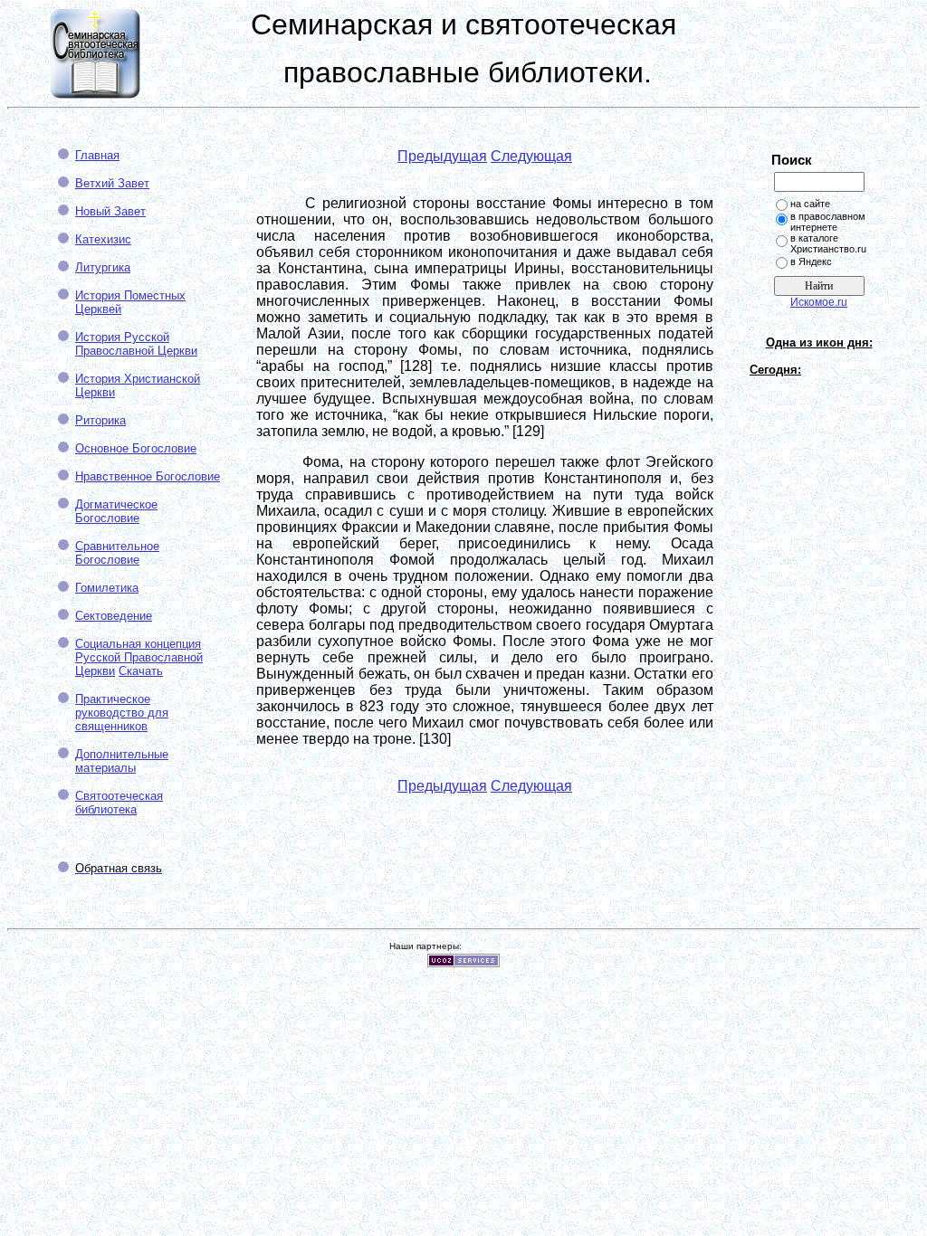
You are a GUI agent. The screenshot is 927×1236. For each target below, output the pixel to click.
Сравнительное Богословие (117, 552)
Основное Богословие (135, 448)
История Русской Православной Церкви (136, 343)
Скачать (141, 671)
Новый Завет (110, 211)
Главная (97, 155)
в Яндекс (811, 261)
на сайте (810, 203)
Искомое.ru (818, 302)
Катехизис (103, 239)
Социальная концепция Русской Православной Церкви (139, 657)
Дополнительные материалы (121, 761)
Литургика (102, 267)
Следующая (531, 156)
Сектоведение (113, 616)
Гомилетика (107, 587)
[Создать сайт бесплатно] (463, 962)
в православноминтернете (827, 222)
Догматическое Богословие (116, 511)
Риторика (100, 420)
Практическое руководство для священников (121, 712)
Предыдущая (442, 156)
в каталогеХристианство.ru (828, 243)
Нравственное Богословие (147, 476)
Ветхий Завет (112, 183)
